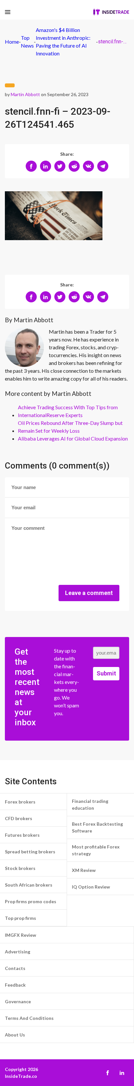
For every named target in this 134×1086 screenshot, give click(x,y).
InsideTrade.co (21, 1076)
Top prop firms (20, 918)
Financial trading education (90, 804)
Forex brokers (20, 801)
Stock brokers (20, 868)
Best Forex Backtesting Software (97, 827)
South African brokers (28, 885)
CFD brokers (18, 818)
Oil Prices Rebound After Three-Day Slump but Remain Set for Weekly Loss (70, 427)
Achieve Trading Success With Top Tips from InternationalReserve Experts (68, 411)
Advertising (17, 951)
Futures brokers (22, 835)
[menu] (7, 12)
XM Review (84, 870)
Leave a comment (89, 592)
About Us (15, 1034)
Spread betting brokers (30, 851)
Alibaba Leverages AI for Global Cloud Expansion (73, 438)
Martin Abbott (25, 94)
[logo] (111, 12)
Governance (18, 1001)
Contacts (15, 968)
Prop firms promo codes (30, 901)
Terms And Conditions (29, 1018)
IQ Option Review (91, 887)
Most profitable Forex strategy (96, 850)
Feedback (15, 985)
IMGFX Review (20, 935)
